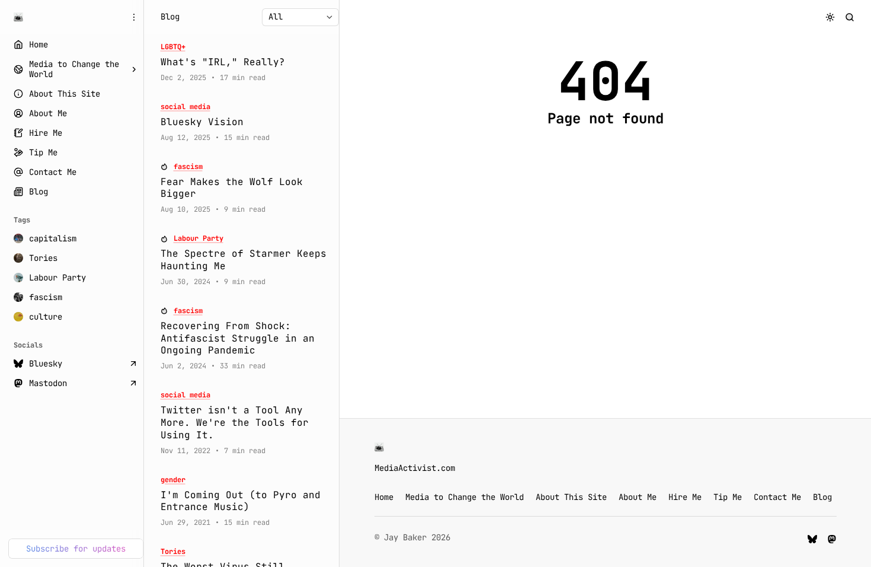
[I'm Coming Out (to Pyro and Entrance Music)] (246, 502)
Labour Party (198, 238)
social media (185, 107)
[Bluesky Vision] (246, 122)
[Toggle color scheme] (830, 17)
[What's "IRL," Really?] (246, 63)
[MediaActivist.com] (18, 17)
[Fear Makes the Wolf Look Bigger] (246, 188)
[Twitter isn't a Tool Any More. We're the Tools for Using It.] (246, 423)
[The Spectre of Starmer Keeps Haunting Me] (246, 260)
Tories (173, 551)
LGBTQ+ (173, 47)
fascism (188, 167)
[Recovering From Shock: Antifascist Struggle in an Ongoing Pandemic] (246, 339)
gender (173, 480)
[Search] (850, 17)
